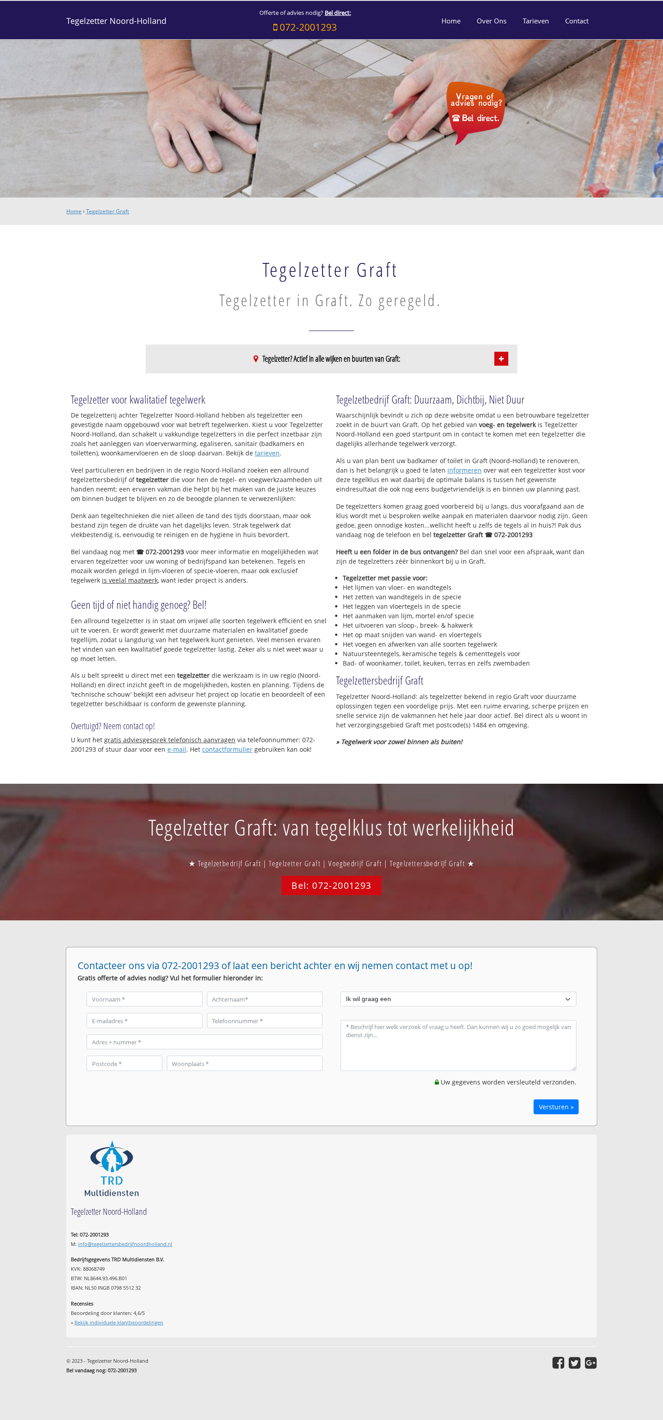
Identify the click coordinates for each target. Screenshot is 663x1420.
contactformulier (227, 749)
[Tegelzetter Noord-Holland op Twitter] (574, 1362)
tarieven (267, 453)
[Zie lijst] (501, 359)
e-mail (176, 749)
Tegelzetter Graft (107, 211)
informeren (464, 470)
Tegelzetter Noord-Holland (116, 20)
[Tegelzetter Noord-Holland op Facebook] (558, 1362)
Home (74, 211)
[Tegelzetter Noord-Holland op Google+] (591, 1362)
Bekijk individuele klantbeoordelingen (118, 1322)
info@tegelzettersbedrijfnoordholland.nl (125, 1244)
